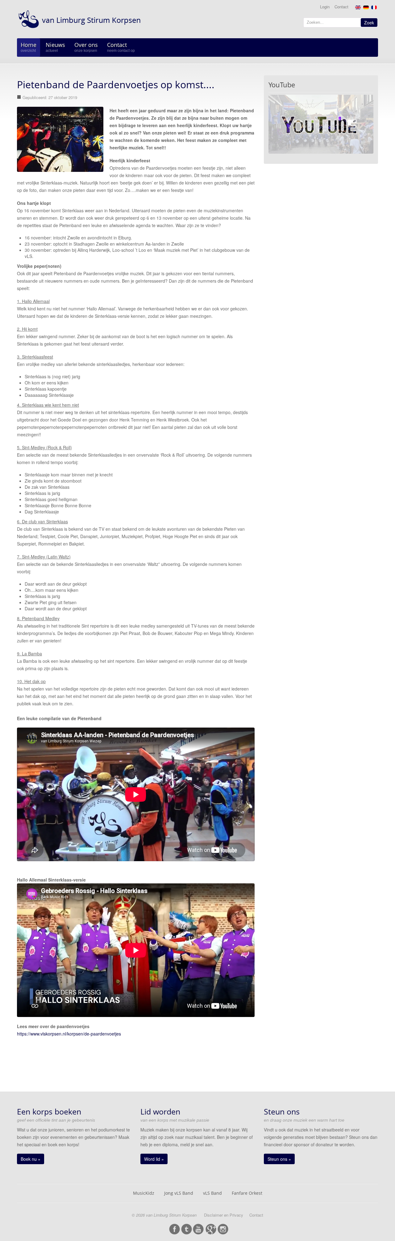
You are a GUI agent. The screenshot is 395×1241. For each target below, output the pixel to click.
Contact (341, 7)
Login (325, 7)
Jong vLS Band (178, 1193)
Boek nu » (30, 1159)
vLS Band (212, 1193)
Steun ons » (279, 1159)
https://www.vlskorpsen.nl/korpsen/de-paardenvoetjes (69, 1034)
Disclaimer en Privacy (223, 1215)
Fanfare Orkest (247, 1193)
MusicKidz (143, 1193)
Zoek (369, 22)
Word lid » (154, 1159)
